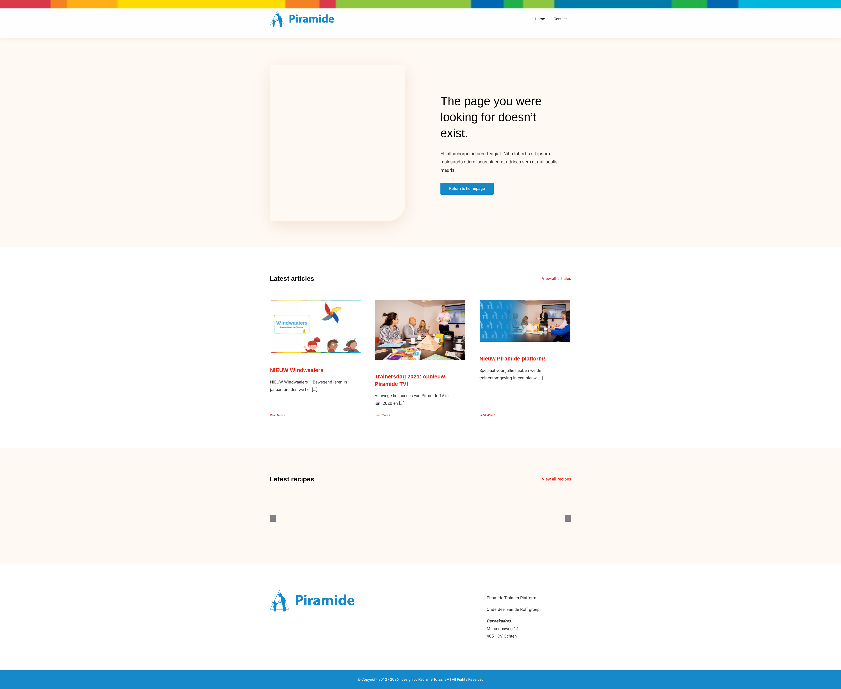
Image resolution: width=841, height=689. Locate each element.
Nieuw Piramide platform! (525, 316)
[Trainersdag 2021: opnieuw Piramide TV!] (420, 330)
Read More (276, 415)
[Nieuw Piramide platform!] (525, 321)
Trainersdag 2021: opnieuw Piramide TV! (420, 321)
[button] (273, 518)
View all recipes (556, 479)
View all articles (556, 279)
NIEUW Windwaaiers (315, 322)
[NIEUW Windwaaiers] (315, 326)
